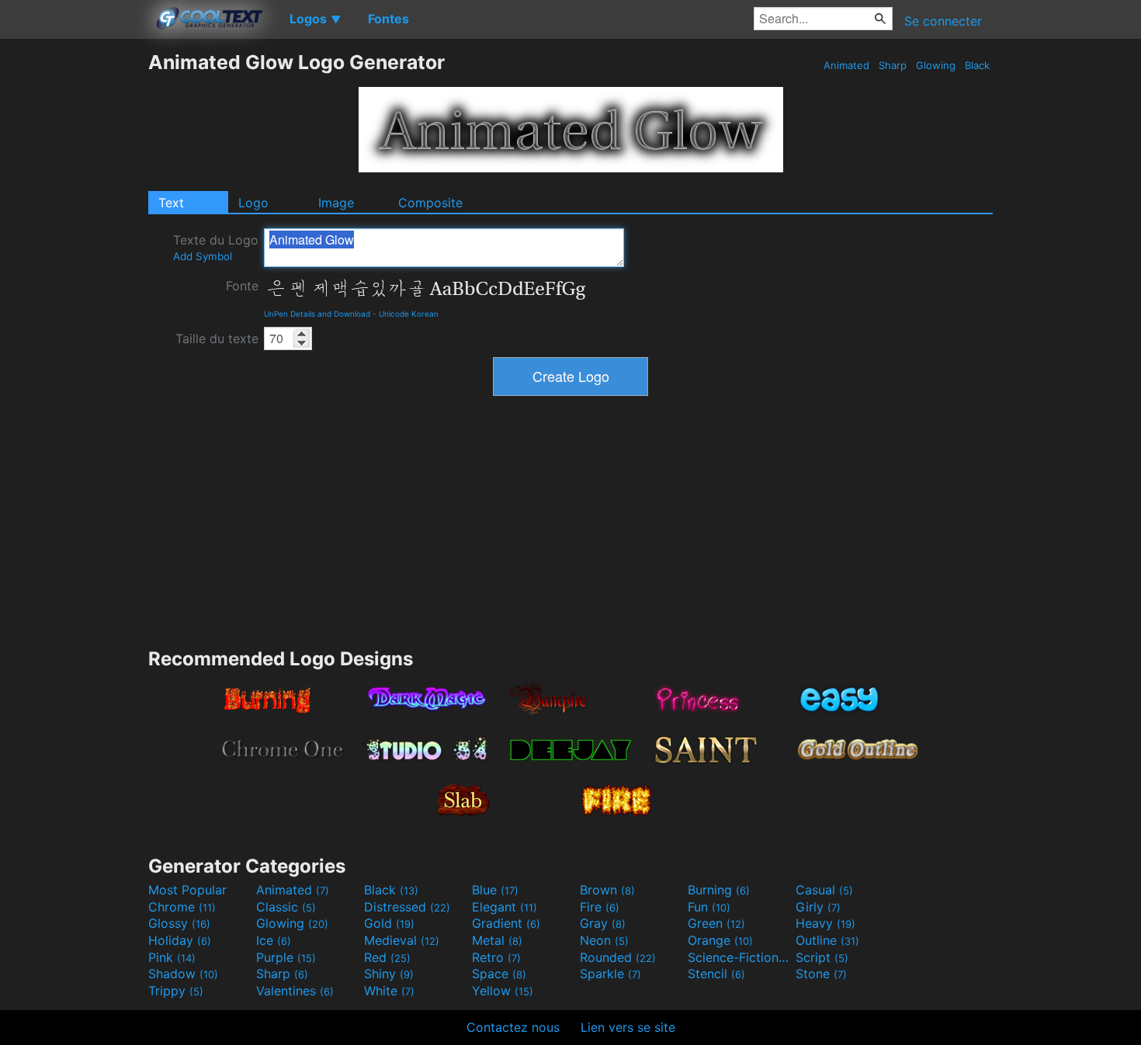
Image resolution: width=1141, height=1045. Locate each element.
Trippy (175, 990)
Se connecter (943, 21)
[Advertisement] (74, 283)
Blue (495, 889)
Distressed (407, 907)
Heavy (825, 923)
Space (499, 973)
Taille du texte (216, 338)
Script (822, 957)
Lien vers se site (628, 1027)
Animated (846, 65)
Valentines (295, 990)
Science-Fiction (740, 957)
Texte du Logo (215, 247)
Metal (497, 940)
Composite (430, 202)
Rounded (618, 957)
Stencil (716, 973)
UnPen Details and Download (317, 313)
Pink (172, 957)
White (389, 990)
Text (171, 202)
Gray (603, 923)
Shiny (389, 973)
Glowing (936, 65)
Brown (607, 889)
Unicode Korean (409, 313)
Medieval (401, 940)
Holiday (179, 940)
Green (716, 923)
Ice (273, 940)
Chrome (182, 907)
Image (336, 202)
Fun (709, 907)
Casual (824, 889)
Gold (389, 923)
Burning (719, 889)
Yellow (502, 990)
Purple (286, 957)
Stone (821, 973)
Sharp (893, 65)
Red (387, 957)
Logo (253, 202)
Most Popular (187, 889)
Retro (496, 957)
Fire (599, 907)
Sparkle (610, 973)
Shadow (183, 973)
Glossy (179, 923)
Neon (604, 940)
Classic (286, 907)
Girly (818, 907)
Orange (720, 940)
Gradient (506, 923)
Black (977, 65)
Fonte (242, 285)
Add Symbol (202, 256)
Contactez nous (513, 1027)
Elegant (504, 907)
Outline (827, 940)
